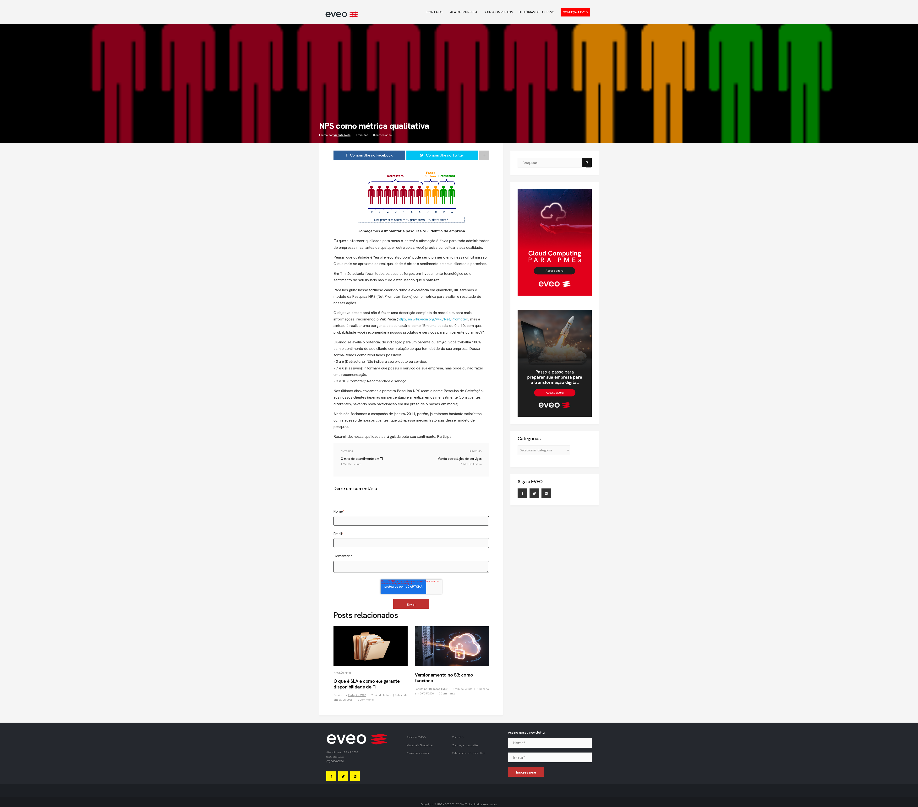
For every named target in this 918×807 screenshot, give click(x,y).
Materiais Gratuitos (419, 745)
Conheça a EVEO (575, 12)
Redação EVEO (357, 695)
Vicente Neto (341, 135)
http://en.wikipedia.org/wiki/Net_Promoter (432, 319)
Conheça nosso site (465, 745)
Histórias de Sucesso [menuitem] (536, 12)
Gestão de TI (342, 673)
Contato (457, 737)
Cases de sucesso (417, 753)
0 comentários (382, 135)
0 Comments (365, 699)
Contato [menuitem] (434, 12)
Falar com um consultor (468, 753)
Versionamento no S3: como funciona (444, 678)
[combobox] (551, 163)
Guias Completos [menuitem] (498, 12)
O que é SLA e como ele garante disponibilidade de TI (366, 684)
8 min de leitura (463, 689)
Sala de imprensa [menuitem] (462, 12)
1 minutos (361, 135)
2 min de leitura (381, 695)
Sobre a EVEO (416, 737)
